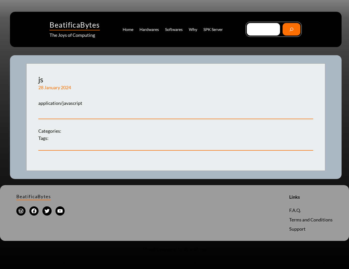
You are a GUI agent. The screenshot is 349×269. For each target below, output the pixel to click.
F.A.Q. (295, 210)
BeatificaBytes (75, 24)
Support (297, 229)
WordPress (195, 249)
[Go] (291, 29)
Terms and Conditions (311, 219)
